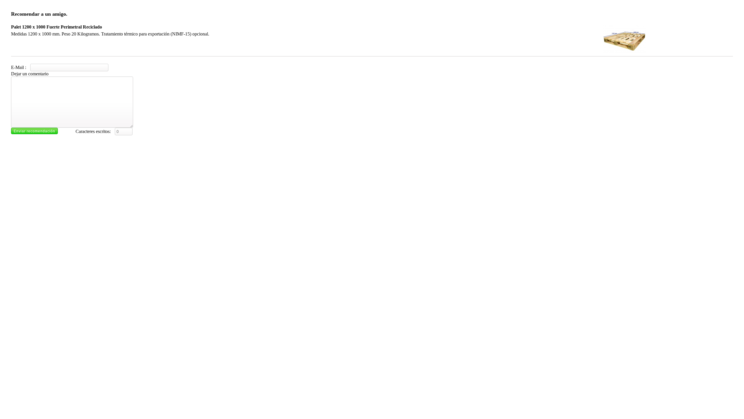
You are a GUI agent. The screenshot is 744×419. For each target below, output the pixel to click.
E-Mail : (19, 67)
